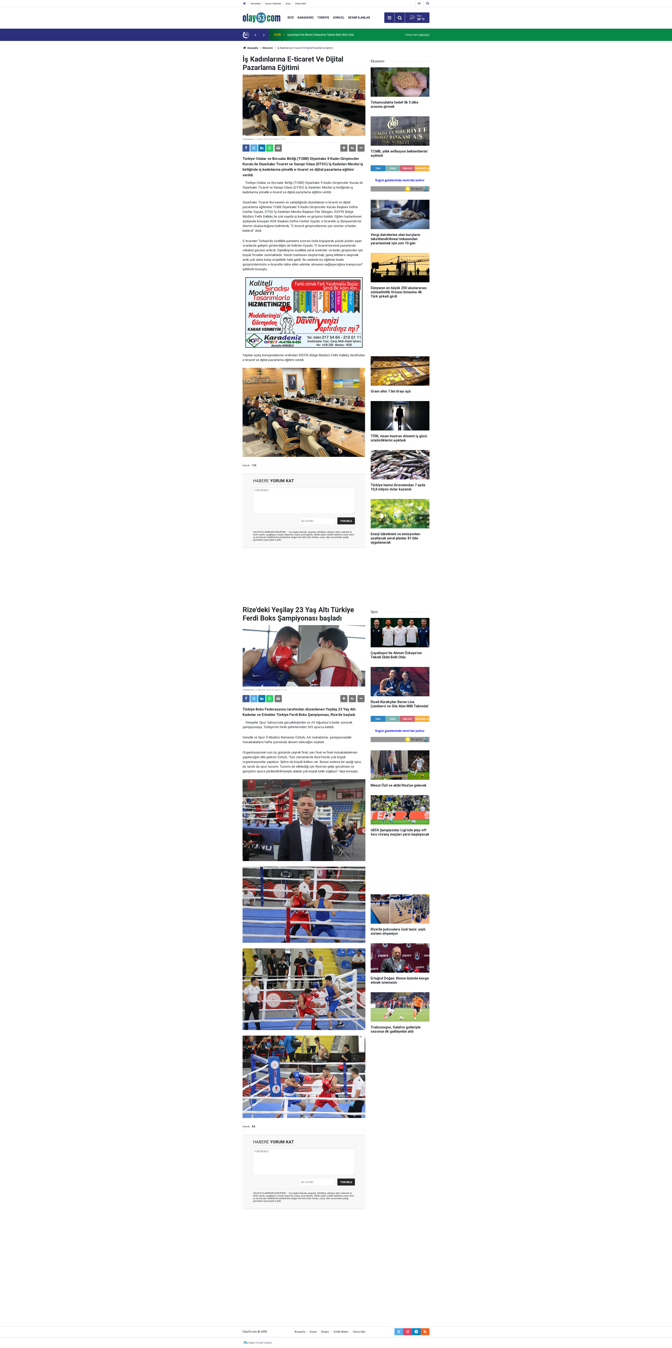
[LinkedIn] (261, 147)
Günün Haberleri (273, 3)
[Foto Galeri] (427, 3)
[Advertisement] (226, 93)
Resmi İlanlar (359, 17)
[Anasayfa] (244, 3)
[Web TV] (419, 3)
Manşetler (256, 3)
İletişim (325, 1331)
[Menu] (389, 18)
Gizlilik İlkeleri (341, 1331)
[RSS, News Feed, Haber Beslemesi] (425, 1331)
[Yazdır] (278, 147)
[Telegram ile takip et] (416, 1331)
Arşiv (288, 3)
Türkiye (323, 17)
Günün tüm (417, 34)
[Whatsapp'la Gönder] (269, 147)
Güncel (339, 17)
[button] (343, 147)
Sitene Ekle (300, 3)
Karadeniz (306, 17)
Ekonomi (267, 48)
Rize (291, 17)
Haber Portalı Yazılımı (260, 1342)
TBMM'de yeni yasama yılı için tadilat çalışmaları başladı (321, 34)
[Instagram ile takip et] (407, 1331)
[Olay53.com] (262, 17)
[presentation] (255, 35)
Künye (313, 1331)
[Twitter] (253, 147)
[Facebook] (246, 147)
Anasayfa (252, 48)
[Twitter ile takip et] (398, 1331)
